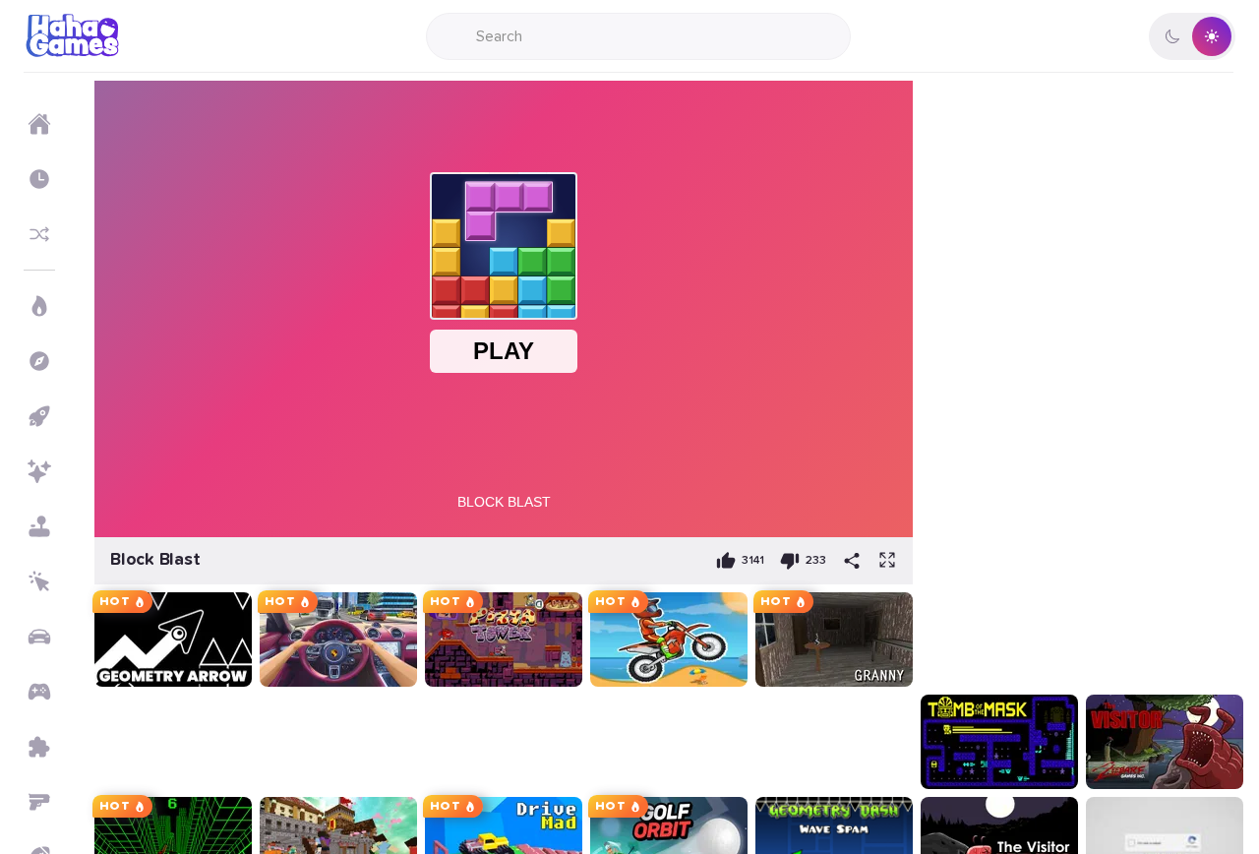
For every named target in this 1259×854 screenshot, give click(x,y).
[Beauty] (39, 471)
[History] (39, 179)
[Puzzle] (39, 746)
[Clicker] (39, 581)
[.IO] (39, 691)
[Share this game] (852, 561)
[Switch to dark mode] (1192, 36)
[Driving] (39, 636)
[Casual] (39, 526)
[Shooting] (39, 801)
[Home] (39, 124)
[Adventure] (39, 361)
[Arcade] (39, 416)
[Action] (39, 306)
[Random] (39, 234)
